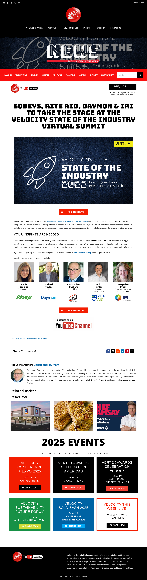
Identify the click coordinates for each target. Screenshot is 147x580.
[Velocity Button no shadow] (73, 8)
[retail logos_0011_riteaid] (98, 295)
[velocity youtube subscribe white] (27, 552)
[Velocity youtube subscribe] (24, 85)
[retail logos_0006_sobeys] (24, 294)
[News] (73, 44)
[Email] (132, 351)
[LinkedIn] (122, 351)
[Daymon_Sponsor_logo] (49, 295)
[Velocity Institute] (73, 294)
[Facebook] (108, 351)
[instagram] (7, 3)
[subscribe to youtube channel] (73, 318)
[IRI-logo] (123, 293)
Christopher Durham (18, 338)
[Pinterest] (127, 351)
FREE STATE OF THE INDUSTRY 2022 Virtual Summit (67, 221)
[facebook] (11, 3)
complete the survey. (83, 252)
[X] (113, 351)
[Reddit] (117, 351)
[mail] (19, 3)
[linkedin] (4, 3)
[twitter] (15, 3)
